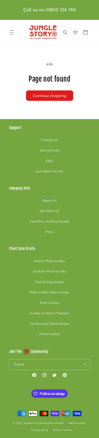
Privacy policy (39, 430)
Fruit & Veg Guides (49, 282)
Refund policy (77, 423)
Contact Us (49, 140)
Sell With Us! (50, 211)
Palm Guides (49, 303)
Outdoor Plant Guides (50, 271)
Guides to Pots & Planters (49, 313)
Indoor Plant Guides (49, 261)
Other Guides (49, 334)
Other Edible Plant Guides (49, 292)
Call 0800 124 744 (49, 171)
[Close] (93, 32)
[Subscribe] (84, 364)
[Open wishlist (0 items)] (75, 32)
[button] (12, 32)
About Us (50, 201)
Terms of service (63, 430)
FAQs (49, 161)
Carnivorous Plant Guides (49, 324)
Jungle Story (32, 422)
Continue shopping (49, 96)
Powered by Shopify (52, 422)
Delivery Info (50, 150)
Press (49, 232)
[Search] (65, 32)
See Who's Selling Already (49, 221)
